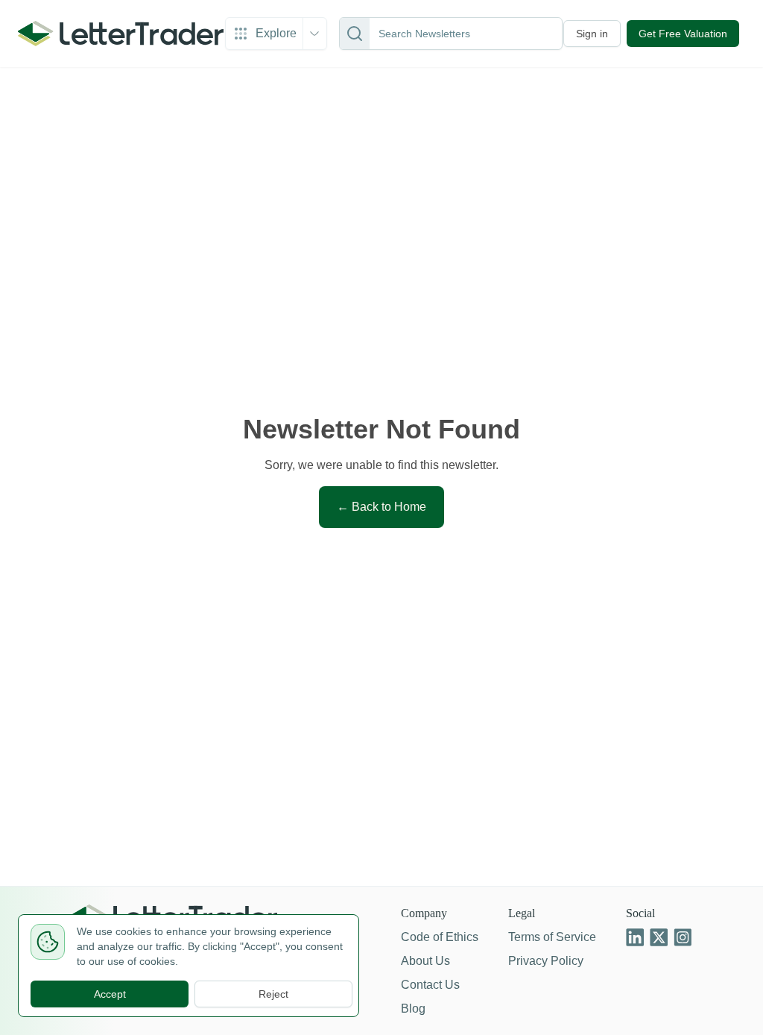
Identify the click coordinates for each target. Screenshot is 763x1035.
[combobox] (462, 33)
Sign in (585, 33)
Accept (109, 994)
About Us (418, 961)
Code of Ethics (432, 937)
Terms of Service (549, 937)
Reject (274, 994)
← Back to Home (381, 507)
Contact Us (423, 984)
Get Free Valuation (680, 33)
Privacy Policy (542, 961)
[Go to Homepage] (119, 33)
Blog (406, 1008)
